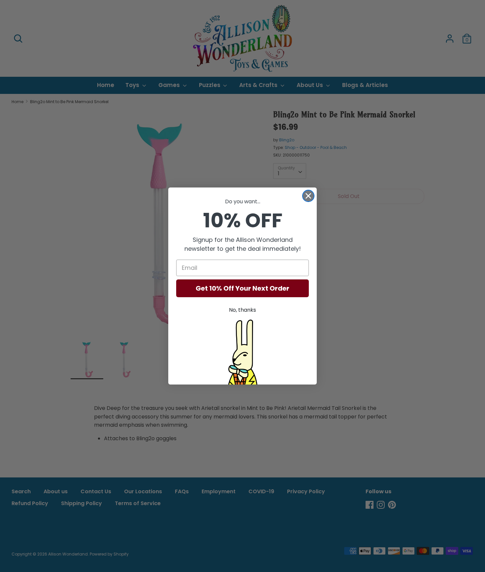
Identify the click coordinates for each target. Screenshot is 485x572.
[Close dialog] (308, 196)
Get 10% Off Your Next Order (242, 288)
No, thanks (242, 310)
